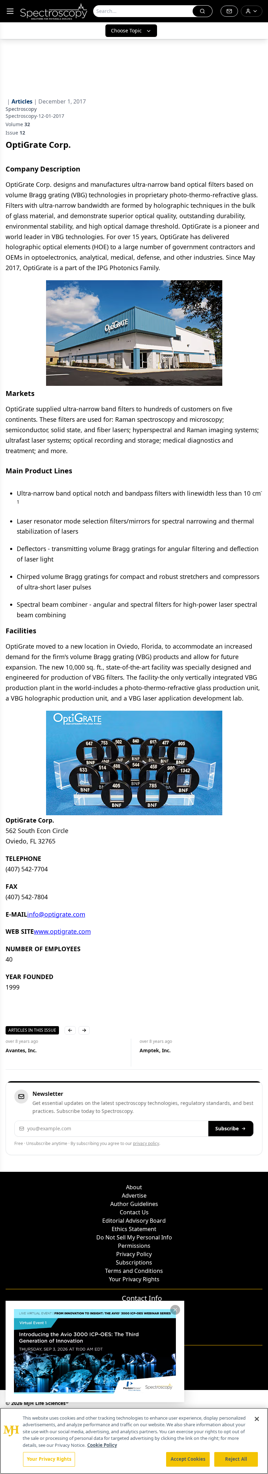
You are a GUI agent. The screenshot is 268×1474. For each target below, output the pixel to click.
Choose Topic (126, 30)
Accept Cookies (188, 1459)
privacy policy (146, 1143)
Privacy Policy (134, 1254)
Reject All (236, 1459)
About (134, 1187)
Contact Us (134, 1212)
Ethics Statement (134, 1229)
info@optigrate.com (56, 914)
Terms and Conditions (134, 1271)
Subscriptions (134, 1262)
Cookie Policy (102, 1445)
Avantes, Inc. (21, 1050)
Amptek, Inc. (155, 1050)
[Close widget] (175, 1310)
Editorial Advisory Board (134, 1220)
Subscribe (227, 1128)
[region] (134, 1441)
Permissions (134, 1246)
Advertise (134, 1195)
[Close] (257, 1419)
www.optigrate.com (62, 931)
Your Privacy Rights (134, 1279)
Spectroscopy (21, 109)
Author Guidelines (134, 1204)
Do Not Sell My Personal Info (134, 1237)
